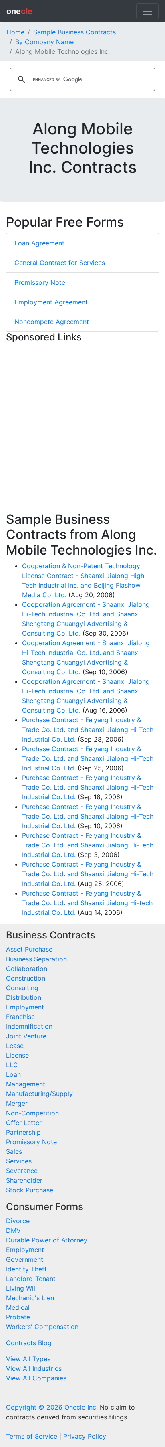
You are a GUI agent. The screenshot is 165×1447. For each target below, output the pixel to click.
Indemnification (29, 1026)
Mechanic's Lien (30, 1298)
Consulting (22, 988)
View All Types (28, 1359)
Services (19, 1161)
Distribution (23, 997)
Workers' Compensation (42, 1327)
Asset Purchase (29, 949)
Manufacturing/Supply (39, 1094)
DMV (13, 1230)
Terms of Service (31, 1436)
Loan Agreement (39, 243)
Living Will (21, 1288)
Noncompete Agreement (51, 322)
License (17, 1055)
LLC (12, 1065)
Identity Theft (26, 1269)
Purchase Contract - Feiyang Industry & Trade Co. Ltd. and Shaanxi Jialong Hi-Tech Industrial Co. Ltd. (87, 729)
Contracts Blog (29, 1343)
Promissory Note (39, 282)
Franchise (20, 1017)
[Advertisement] (82, 429)
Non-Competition (32, 1113)
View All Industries (34, 1368)
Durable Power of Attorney (46, 1240)
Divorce (18, 1221)
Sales (14, 1151)
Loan (13, 1074)
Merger (17, 1103)
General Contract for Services (59, 263)
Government (24, 1259)
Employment (25, 1007)
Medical (18, 1307)
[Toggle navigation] (147, 11)
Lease (15, 1046)
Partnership (23, 1132)
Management (25, 1084)
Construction (25, 978)
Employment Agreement (51, 302)
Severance (22, 1171)
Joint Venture (26, 1036)
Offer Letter (24, 1123)
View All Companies (36, 1378)
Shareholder (24, 1180)
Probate (18, 1317)
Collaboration (26, 969)
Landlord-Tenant (31, 1279)
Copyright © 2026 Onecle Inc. (52, 1407)
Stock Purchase (29, 1190)
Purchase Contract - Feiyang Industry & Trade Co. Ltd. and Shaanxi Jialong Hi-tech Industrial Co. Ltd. (87, 902)
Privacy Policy (84, 1436)
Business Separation (36, 959)
